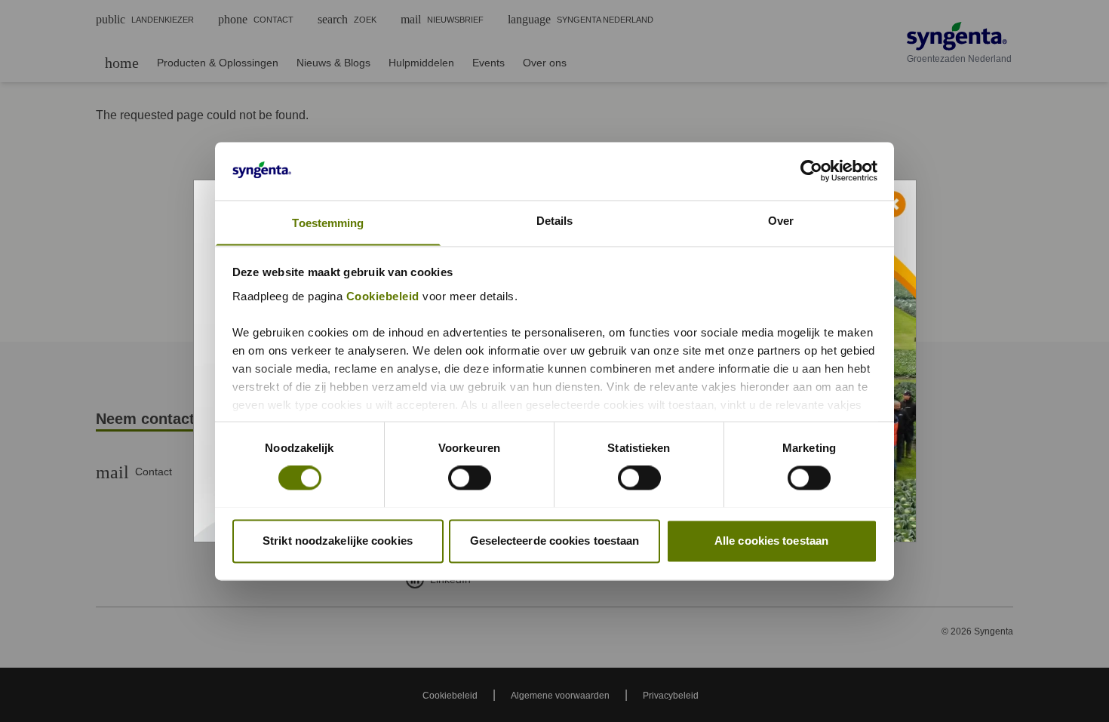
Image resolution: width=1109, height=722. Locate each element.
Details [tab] (554, 220)
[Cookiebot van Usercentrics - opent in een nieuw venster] (811, 170)
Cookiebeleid (382, 296)
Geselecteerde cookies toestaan (555, 540)
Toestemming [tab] (328, 223)
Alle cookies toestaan (771, 540)
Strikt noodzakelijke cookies (338, 540)
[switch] (469, 477)
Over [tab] (781, 220)
